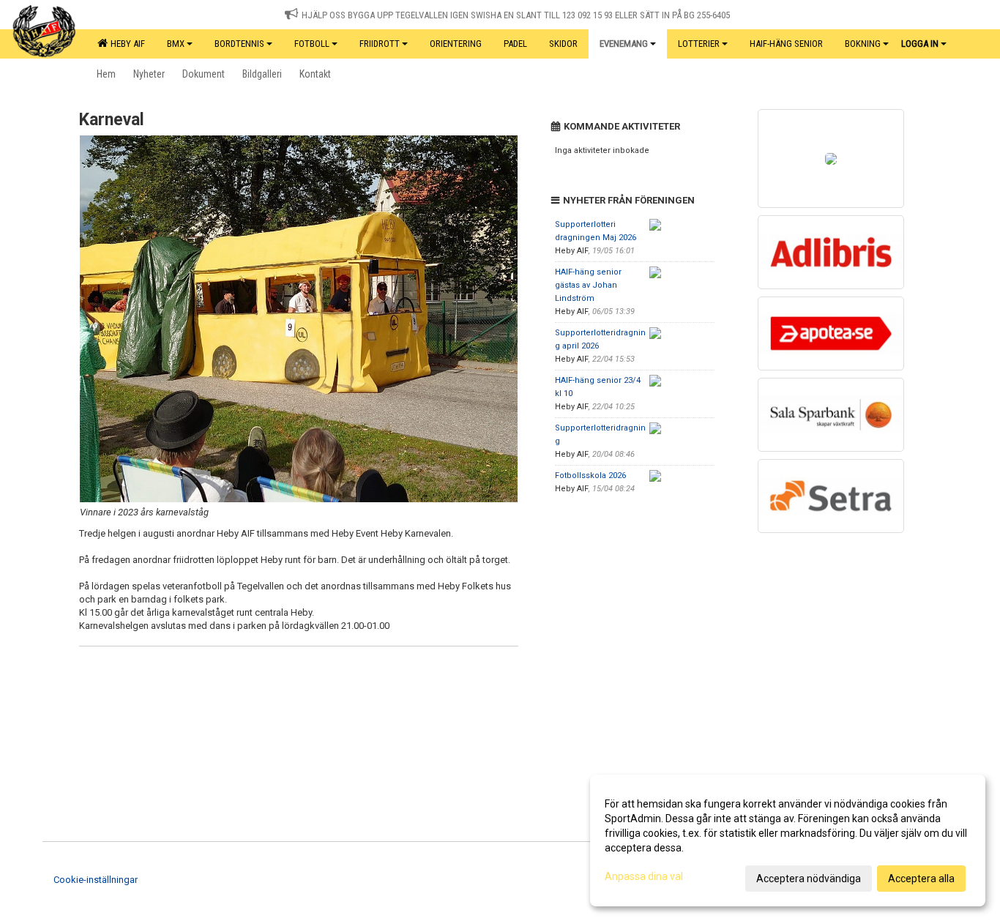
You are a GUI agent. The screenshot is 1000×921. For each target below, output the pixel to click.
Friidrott (379, 43)
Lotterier (699, 43)
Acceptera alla (921, 878)
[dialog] (787, 840)
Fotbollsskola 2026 (590, 475)
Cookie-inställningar (95, 879)
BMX (175, 43)
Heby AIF (125, 43)
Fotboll (311, 43)
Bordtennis (239, 43)
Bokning (863, 43)
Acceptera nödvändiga (808, 878)
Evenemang (624, 43)
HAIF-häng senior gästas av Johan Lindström (588, 285)
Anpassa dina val (644, 876)
